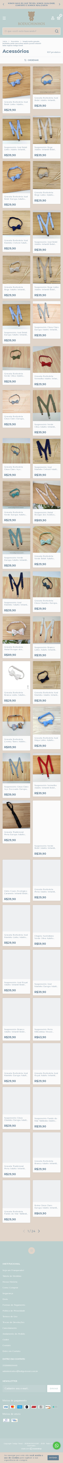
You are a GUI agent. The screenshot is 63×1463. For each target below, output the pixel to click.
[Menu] (5, 18)
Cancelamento (10, 1328)
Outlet (6, 1339)
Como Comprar (10, 1287)
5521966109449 (10, 1365)
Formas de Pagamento (14, 1305)
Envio (5, 1299)
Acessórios (15, 41)
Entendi (53, 1458)
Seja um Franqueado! (13, 1270)
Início (5, 41)
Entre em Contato (11, 1351)
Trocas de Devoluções (13, 1322)
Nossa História (10, 1282)
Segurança (8, 1293)
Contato (7, 1345)
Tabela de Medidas (12, 1276)
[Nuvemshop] (31, 1449)
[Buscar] (56, 31)
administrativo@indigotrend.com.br (20, 1371)
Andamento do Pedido (14, 1334)
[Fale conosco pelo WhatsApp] (56, 1445)
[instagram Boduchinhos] (31, 1250)
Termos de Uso (10, 1316)
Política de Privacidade (14, 1311)
